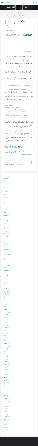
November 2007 (6, 398)
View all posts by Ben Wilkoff (10, 166)
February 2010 (6, 358)
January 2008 (6, 395)
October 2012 (6, 311)
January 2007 (6, 414)
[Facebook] (33, 2)
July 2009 (5, 367)
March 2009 (6, 374)
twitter (23, 30)
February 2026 (6, 176)
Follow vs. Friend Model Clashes (10, 148)
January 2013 (6, 306)
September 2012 (7, 312)
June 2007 (5, 406)
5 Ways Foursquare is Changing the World (11, 151)
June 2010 (5, 351)
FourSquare (8, 109)
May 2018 (5, 205)
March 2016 (6, 244)
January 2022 (6, 189)
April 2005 (5, 432)
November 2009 (6, 362)
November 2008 (6, 380)
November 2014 (6, 270)
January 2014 (6, 286)
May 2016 (5, 241)
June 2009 (5, 369)
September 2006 (7, 421)
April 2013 (5, 301)
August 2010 (6, 348)
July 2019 (5, 194)
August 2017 (6, 220)
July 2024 (5, 183)
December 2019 (6, 192)
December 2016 (6, 231)
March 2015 (6, 264)
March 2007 (6, 411)
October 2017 (6, 217)
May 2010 (5, 353)
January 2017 (6, 230)
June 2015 (5, 259)
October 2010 (6, 345)
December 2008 (6, 379)
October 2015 (6, 252)
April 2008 (5, 390)
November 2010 (6, 343)
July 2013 (5, 296)
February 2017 (6, 228)
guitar (27, 29)
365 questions (8, 29)
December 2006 (6, 416)
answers (12, 29)
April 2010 (5, 354)
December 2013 (6, 288)
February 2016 (6, 246)
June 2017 (5, 223)
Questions (7, 15)
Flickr (7, 111)
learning (8, 30)
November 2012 (6, 309)
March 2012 (6, 322)
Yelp (14, 109)
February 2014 (6, 285)
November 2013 (6, 290)
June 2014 (5, 278)
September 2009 (7, 366)
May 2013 (5, 299)
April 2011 (5, 338)
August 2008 (6, 383)
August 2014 (6, 275)
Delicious (12, 115)
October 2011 (6, 330)
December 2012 (6, 307)
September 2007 (7, 401)
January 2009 (6, 377)
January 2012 (6, 325)
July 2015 (5, 257)
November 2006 (6, 417)
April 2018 (5, 207)
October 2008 (6, 382)
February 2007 (6, 413)
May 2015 (5, 260)
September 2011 (7, 332)
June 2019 (5, 196)
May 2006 (5, 427)
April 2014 (5, 281)
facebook (15, 29)
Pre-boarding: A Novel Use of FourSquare (11, 146)
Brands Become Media (8, 152)
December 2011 (6, 327)
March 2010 (6, 356)
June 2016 (5, 239)
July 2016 (5, 238)
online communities (13, 30)
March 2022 (6, 186)
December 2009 (6, 361)
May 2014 (5, 280)
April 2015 (5, 262)
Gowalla (11, 109)
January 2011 (6, 340)
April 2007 (5, 409)
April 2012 (5, 320)
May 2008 (5, 388)
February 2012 (6, 324)
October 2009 (6, 364)
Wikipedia (28, 51)
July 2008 (5, 385)
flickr (18, 29)
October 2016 (6, 233)
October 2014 (6, 272)
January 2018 (6, 212)
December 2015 (6, 249)
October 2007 (6, 400)
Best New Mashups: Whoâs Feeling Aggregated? (12, 150)
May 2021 (5, 191)
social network (19, 30)
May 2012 (5, 319)
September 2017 (7, 218)
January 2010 (6, 359)
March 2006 (6, 429)
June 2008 (5, 387)
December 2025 (6, 179)
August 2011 (6, 333)
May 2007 (5, 408)
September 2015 (7, 254)
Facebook (7, 115)
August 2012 (6, 314)
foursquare (21, 29)
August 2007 (6, 403)
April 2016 (5, 243)
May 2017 (5, 225)
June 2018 (5, 204)
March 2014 (6, 283)
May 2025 (5, 181)
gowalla (25, 29)
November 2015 (6, 251)
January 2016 (6, 247)
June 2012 (5, 317)
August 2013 (6, 294)
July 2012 (5, 315)
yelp (25, 30)
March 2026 (6, 175)
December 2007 (6, 396)
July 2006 (5, 424)
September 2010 (7, 346)
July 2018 (5, 202)
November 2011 (6, 328)
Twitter (7, 110)
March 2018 (6, 209)
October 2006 (6, 419)
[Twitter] (35, 2)
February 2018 (6, 210)
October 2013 (6, 291)
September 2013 (7, 293)
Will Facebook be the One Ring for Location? (12, 147)
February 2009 (6, 375)
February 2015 (6, 265)
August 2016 (6, 236)
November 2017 (6, 215)
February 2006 (6, 430)
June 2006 (5, 426)
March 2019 (6, 199)
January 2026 (6, 178)
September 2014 (7, 273)
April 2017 (5, 226)
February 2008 (6, 393)
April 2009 (5, 372)
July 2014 (5, 277)
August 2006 (6, 422)
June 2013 (5, 298)
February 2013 (6, 304)
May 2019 (5, 197)
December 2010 (6, 341)
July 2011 (5, 335)
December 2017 (6, 213)
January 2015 (6, 267)
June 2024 (5, 184)
